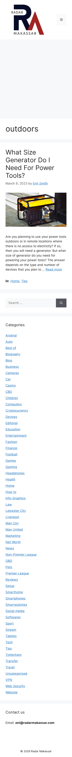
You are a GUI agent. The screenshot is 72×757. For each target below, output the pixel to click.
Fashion (11, 442)
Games (11, 460)
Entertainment (16, 435)
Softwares (13, 617)
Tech (9, 642)
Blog (9, 360)
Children (12, 398)
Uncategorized (16, 673)
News (10, 548)
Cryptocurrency (17, 410)
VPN (9, 680)
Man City (12, 523)
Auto (9, 342)
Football (11, 454)
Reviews (12, 579)
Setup (10, 586)
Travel (10, 667)
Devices (11, 417)
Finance (11, 448)
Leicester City (16, 511)
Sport (10, 623)
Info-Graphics (16, 498)
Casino (11, 385)
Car (8, 379)
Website (12, 692)
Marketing (13, 536)
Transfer (12, 661)
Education (13, 429)
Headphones (15, 473)
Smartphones (15, 598)
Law (9, 504)
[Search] (61, 303)
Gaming (11, 467)
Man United (14, 529)
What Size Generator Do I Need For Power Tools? (30, 163)
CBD (9, 392)
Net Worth (13, 542)
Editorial (12, 423)
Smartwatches (16, 605)
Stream (11, 630)
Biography (13, 354)
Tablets (11, 636)
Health (10, 479)
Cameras (12, 373)
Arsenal (11, 335)
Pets (9, 567)
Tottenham (14, 655)
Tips (24, 281)
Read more (54, 269)
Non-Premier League (21, 554)
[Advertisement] (36, 77)
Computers (14, 404)
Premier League (17, 573)
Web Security (15, 686)
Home (15, 281)
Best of (11, 348)
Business (12, 367)
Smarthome (14, 592)
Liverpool (12, 517)
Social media (15, 611)
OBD (9, 561)
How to (11, 492)
